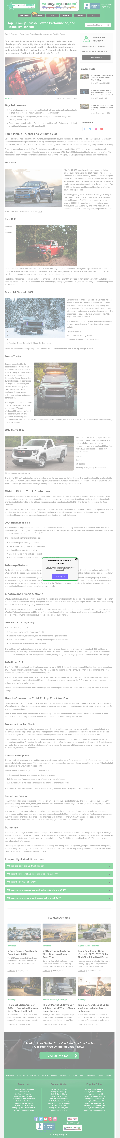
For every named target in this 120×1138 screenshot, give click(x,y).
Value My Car (60, 576)
